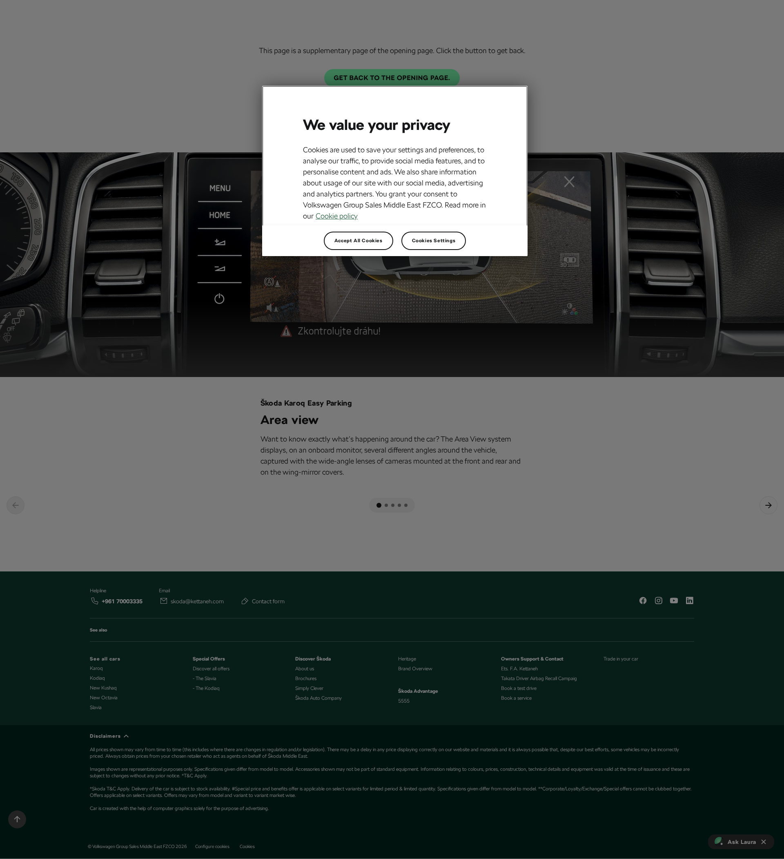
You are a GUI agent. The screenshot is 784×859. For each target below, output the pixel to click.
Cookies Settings (434, 240)
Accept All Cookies (358, 240)
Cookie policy (337, 216)
